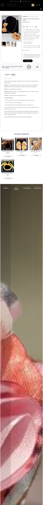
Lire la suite (8, 156)
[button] (41, 9)
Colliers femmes (35, 16)
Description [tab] (7, 74)
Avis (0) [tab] (13, 74)
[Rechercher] (33, 5)
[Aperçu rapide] (4, 156)
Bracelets (29, 16)
